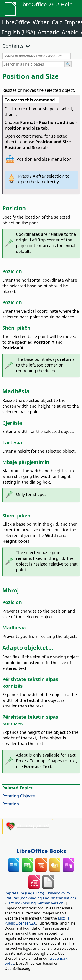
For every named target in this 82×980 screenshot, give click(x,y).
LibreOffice (15, 22)
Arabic (70, 32)
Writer (41, 22)
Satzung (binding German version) (36, 903)
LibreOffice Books (41, 851)
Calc (57, 22)
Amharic (48, 32)
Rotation (10, 804)
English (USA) (18, 32)
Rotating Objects (18, 796)
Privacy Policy (59, 893)
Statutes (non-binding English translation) (40, 898)
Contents (13, 45)
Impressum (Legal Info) (24, 893)
